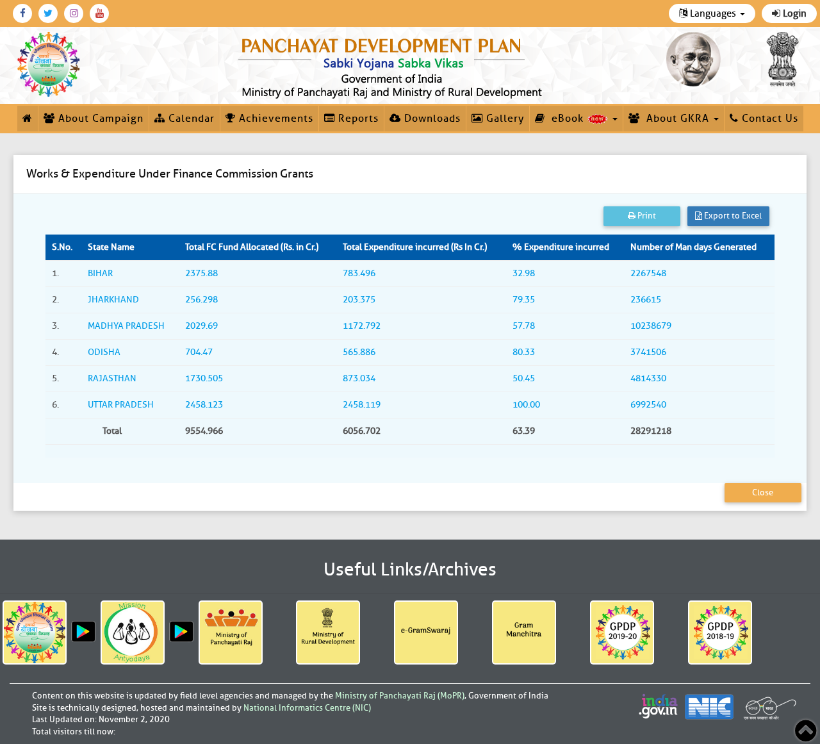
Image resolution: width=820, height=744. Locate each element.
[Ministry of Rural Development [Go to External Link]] (328, 632)
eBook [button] (566, 118)
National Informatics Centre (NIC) (307, 707)
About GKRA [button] (676, 118)
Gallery (503, 118)
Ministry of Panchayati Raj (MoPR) (399, 695)
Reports (357, 118)
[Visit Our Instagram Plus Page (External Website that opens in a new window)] (73, 13)
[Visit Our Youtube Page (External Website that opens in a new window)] (99, 13)
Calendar (190, 118)
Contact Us (768, 118)
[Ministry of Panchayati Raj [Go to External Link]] (230, 632)
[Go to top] (805, 731)
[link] (392, 65)
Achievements (274, 118)
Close (762, 492)
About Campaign (99, 118)
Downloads (431, 118)
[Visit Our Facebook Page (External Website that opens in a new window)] (22, 13)
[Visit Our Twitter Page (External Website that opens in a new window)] (48, 13)
